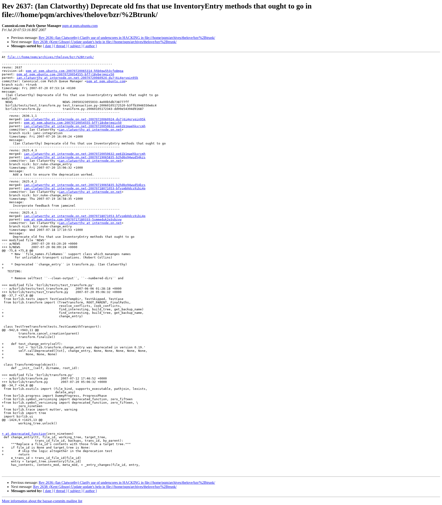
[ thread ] (60, 46)
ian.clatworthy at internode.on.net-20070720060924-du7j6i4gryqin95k (77, 77)
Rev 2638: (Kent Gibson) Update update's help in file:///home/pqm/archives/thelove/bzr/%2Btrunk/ (105, 42)
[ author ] (90, 46)
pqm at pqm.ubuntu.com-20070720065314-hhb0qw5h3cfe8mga (74, 71)
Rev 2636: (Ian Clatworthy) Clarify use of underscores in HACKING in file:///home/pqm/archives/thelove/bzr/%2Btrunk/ (127, 38)
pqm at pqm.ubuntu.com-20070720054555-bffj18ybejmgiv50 (65, 74)
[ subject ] (75, 46)
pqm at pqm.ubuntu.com (80, 26)
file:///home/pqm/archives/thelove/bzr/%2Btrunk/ (50, 57)
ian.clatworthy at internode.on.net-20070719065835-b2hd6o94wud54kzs (84, 157)
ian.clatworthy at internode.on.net (90, 129)
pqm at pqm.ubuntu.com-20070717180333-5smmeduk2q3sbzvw (73, 219)
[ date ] (48, 46)
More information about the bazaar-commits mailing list (42, 501)
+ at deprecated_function (24, 433)
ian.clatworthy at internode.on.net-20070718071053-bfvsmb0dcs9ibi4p (84, 188)
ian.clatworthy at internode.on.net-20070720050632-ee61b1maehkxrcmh (84, 126)
